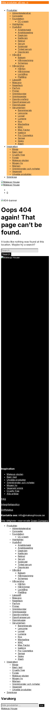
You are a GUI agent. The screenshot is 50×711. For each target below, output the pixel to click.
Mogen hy (17, 163)
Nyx (20, 121)
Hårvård (16, 54)
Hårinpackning (25, 60)
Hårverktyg (18, 65)
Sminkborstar (19, 93)
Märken (16, 166)
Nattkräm (23, 38)
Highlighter (18, 24)
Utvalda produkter (22, 174)
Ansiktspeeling (25, 32)
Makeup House (9, 708)
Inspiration (12, 146)
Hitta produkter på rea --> (14, 2)
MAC (20, 127)
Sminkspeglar (19, 96)
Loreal (21, 115)
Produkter (12, 10)
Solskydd (22, 46)
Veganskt (17, 171)
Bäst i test (17, 152)
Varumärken (18, 107)
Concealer (17, 15)
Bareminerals (25, 110)
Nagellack (17, 85)
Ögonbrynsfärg (20, 99)
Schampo (23, 63)
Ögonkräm (23, 52)
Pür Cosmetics (25, 135)
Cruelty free (18, 154)
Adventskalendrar (21, 13)
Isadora (22, 132)
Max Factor (24, 129)
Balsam (21, 57)
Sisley (21, 141)
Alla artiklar (13, 493)
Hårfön (21, 68)
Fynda (15, 157)
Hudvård (16, 27)
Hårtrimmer (24, 71)
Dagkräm (22, 35)
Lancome (23, 113)
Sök (41, 705)
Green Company (39, 520)
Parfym (16, 88)
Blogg (15, 149)
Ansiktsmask (24, 29)
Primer (15, 90)
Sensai (21, 138)
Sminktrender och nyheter (26, 168)
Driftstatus (7, 509)
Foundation (18, 18)
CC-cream (23, 21)
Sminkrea (12, 177)
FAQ (3, 499)
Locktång (23, 74)
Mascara (16, 82)
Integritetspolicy (10, 504)
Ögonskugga (18, 104)
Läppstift (16, 79)
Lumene (22, 118)
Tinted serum (25, 49)
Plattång (22, 77)
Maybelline (23, 124)
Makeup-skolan (20, 160)
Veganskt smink (15, 488)
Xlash (21, 143)
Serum (21, 43)
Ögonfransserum (21, 102)
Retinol (21, 40)
